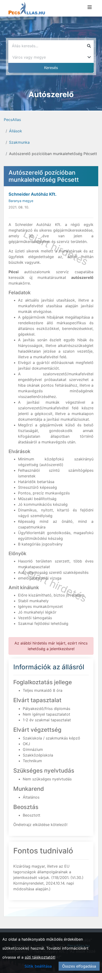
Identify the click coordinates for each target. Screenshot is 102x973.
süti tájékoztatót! (40, 957)
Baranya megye (21, 201)
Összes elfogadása (79, 966)
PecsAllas (12, 119)
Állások (15, 131)
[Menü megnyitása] (89, 7)
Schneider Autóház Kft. (32, 194)
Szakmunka (19, 142)
